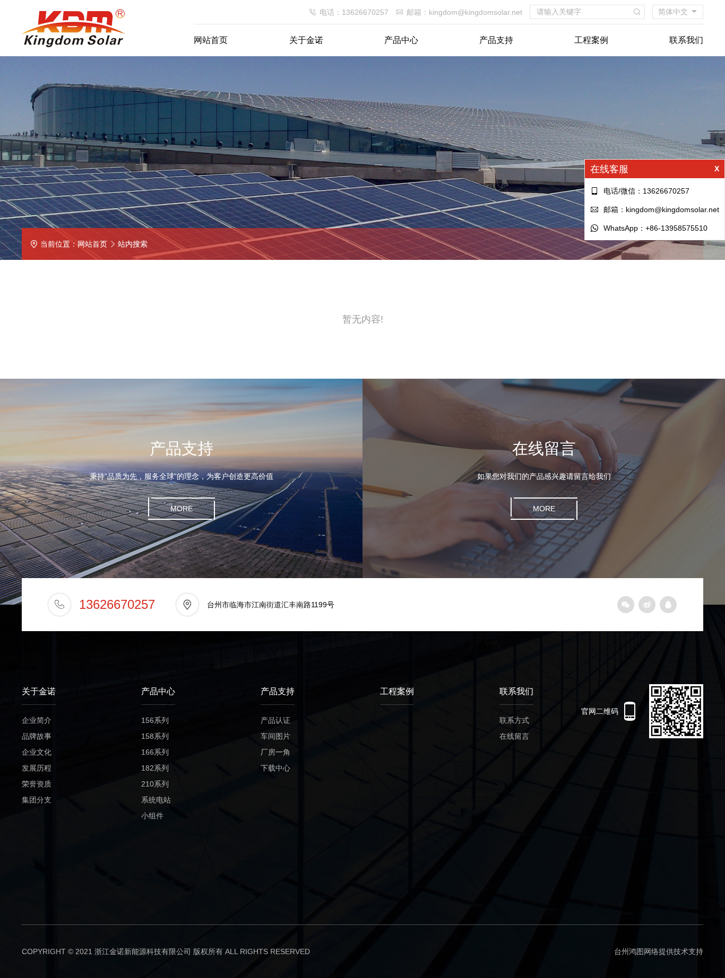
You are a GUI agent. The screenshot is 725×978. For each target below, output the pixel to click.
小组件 (152, 815)
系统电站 (156, 800)
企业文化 (36, 752)
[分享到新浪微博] (646, 604)
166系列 (155, 752)
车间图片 (275, 736)
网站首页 (211, 40)
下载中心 (275, 768)
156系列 (155, 720)
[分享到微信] (625, 604)
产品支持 (496, 40)
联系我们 (686, 40)
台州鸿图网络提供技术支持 (658, 951)
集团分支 (36, 800)
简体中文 (673, 11)
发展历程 (36, 768)
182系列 (155, 768)
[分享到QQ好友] (668, 604)
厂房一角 (275, 752)
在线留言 (514, 736)
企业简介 (36, 720)
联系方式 (514, 720)
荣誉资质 (36, 784)
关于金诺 (306, 40)
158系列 (155, 736)
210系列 (155, 784)
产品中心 (401, 40)
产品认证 (275, 720)
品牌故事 (36, 736)
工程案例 (591, 40)
